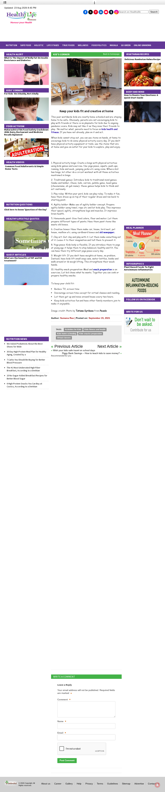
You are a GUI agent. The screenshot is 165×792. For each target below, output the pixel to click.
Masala (114, 45)
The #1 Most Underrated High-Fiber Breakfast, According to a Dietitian (23, 369)
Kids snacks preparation (90, 334)
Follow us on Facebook (140, 299)
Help (79, 783)
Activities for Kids (73, 329)
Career (57, 783)
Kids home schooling (66, 334)
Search (154, 11)
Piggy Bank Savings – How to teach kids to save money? (91, 353)
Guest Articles (16, 254)
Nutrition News (16, 338)
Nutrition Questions (19, 204)
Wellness (83, 45)
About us (45, 783)
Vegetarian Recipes (137, 54)
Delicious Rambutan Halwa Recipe (142, 59)
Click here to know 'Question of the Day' (25, 209)
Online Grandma (142, 45)
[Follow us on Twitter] (90, 11)
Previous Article (68, 346)
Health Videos (15, 162)
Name (61, 721)
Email (61, 733)
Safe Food (25, 45)
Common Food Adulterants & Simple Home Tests (24, 167)
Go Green (126, 45)
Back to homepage (111, 54)
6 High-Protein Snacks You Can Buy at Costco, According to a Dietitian (24, 385)
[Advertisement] (56, 32)
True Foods (68, 45)
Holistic (39, 45)
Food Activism (15, 126)
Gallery (69, 783)
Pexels (103, 310)
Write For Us (134, 311)
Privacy (89, 783)
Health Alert (14, 54)
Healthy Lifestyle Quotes (22, 218)
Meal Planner (135, 227)
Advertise (139, 783)
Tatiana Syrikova (84, 310)
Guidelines (112, 783)
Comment (63, 699)
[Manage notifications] (157, 784)
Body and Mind (135, 91)
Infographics (135, 263)
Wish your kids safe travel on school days (74, 350)
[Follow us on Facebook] (85, 11)
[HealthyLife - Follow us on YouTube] (106, 11)
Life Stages (53, 45)
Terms (100, 783)
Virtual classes (64, 338)
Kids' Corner (14, 90)
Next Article (107, 346)
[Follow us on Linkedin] (101, 11)
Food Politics (99, 45)
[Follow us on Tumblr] (111, 11)
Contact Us (153, 783)
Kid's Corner (61, 54)
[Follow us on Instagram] (116, 11)
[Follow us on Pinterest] (95, 11)
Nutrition (11, 45)
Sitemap (126, 783)
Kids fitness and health (94, 329)
